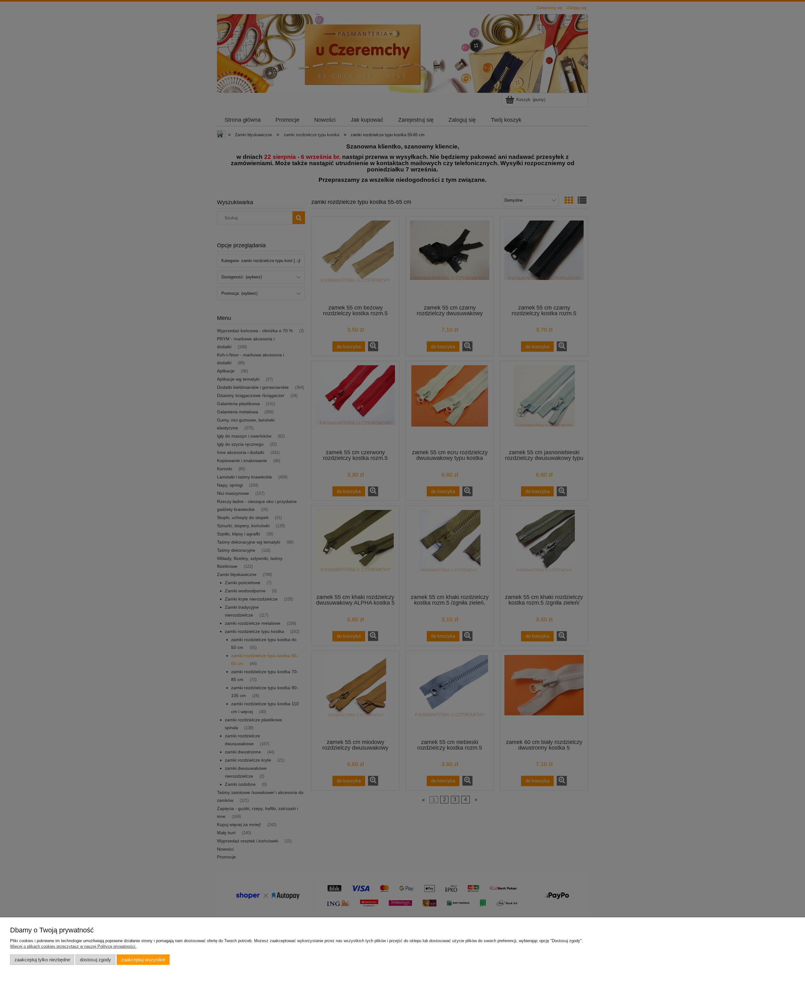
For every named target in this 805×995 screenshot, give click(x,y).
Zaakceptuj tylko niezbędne (42, 959)
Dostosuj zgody (95, 959)
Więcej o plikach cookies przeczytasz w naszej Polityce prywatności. (73, 946)
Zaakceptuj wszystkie (143, 959)
